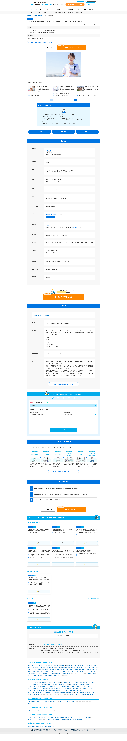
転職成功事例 (59, 9)
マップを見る (49, 217)
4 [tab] (66, 100)
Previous (51, 100)
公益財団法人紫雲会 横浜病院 (41, 315)
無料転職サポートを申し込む (75, 4)
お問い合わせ (79, 729)
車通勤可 (50, 42)
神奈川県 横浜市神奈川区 (52, 214)
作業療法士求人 (45, 12)
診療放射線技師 (68, 730)
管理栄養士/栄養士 (77, 730)
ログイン (90, 4)
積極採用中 (45, 42)
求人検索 (49, 9)
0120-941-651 (56, 4)
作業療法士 (39, 12)
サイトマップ (86, 729)
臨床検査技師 (53, 730)
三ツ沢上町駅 (74, 227)
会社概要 (63, 131)
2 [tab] (62, 100)
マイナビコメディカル (31, 12)
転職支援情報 (70, 9)
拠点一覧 (91, 9)
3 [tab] (64, 100)
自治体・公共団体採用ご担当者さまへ (48, 729)
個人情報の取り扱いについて (64, 729)
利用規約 (73, 729)
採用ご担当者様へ (80, 1)
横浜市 (56, 12)
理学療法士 (34, 730)
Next (75, 100)
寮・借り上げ (30, 42)
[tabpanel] (63, 65)
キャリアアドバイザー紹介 (80, 9)
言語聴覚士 (47, 730)
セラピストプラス (86, 730)
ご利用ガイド (38, 9)
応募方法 (87, 131)
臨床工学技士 (60, 730)
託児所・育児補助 (38, 42)
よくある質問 (93, 729)
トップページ (31, 9)
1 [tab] (63, 76)
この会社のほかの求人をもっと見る (63, 384)
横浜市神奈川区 (62, 12)
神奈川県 (51, 12)
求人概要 (39, 131)
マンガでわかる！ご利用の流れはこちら (63, 471)
